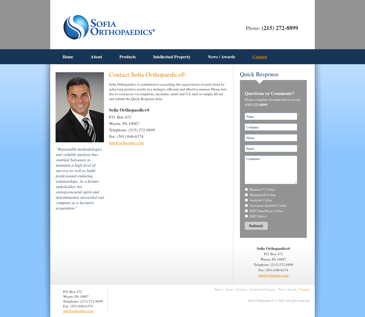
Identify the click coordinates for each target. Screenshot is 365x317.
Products (127, 57)
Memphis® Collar (263, 194)
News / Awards (221, 57)
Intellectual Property (172, 57)
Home (68, 57)
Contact (260, 57)
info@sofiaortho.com (126, 142)
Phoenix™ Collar (262, 189)
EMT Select (258, 216)
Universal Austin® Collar (268, 205)
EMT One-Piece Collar (266, 210)
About (96, 57)
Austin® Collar (261, 200)
